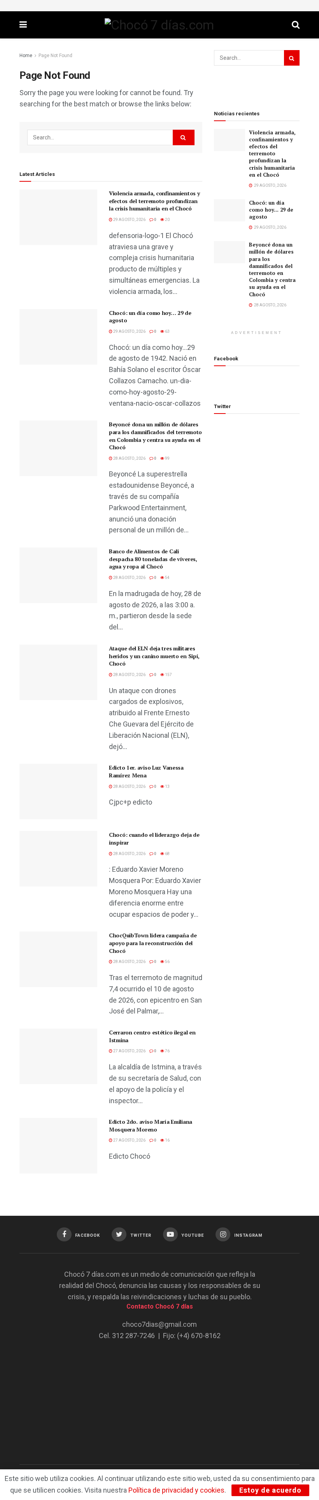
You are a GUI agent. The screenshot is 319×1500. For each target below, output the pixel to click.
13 (167, 786)
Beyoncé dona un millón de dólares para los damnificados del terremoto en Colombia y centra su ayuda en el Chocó (155, 436)
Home (25, 55)
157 (168, 675)
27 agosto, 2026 (128, 1051)
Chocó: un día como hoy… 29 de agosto (271, 209)
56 (167, 961)
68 (167, 854)
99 (167, 458)
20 (167, 219)
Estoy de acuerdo (270, 1490)
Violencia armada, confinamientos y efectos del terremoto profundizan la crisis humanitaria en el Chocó (154, 200)
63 (167, 331)
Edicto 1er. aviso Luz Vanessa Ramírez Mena (146, 771)
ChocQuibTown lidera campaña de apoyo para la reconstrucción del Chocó (153, 943)
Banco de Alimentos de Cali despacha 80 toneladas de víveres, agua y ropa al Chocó (153, 559)
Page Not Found (55, 55)
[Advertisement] (159, 1396)
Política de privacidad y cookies (176, 1490)
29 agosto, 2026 (128, 219)
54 (167, 577)
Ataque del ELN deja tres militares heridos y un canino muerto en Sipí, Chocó (154, 656)
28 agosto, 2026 (128, 458)
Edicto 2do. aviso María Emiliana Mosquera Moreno (150, 1125)
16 (167, 1140)
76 (167, 1051)
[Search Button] (184, 137)
